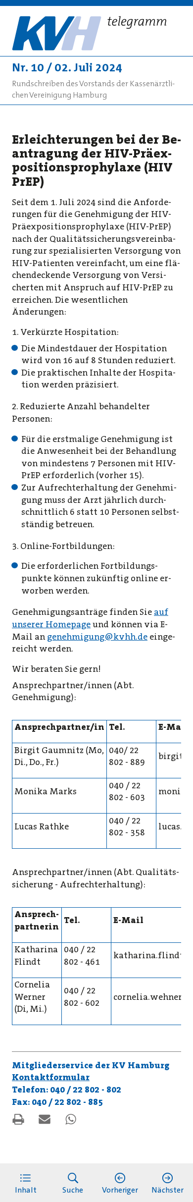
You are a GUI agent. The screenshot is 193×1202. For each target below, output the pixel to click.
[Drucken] (18, 1119)
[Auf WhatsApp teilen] (70, 1119)
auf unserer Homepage (90, 618)
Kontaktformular (51, 1077)
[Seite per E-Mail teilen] (44, 1119)
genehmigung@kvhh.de (97, 637)
